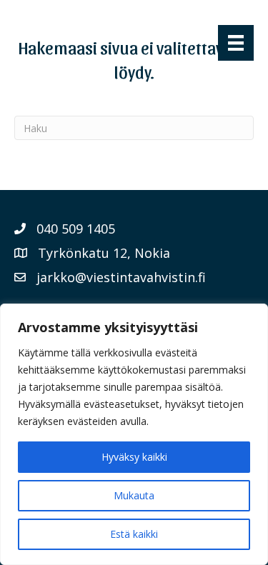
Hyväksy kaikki (134, 457)
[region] (134, 434)
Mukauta (134, 495)
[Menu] (236, 43)
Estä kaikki (134, 534)
